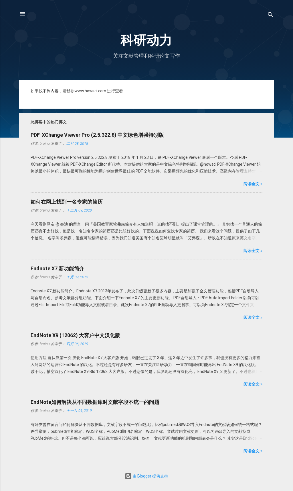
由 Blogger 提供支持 (150, 476)
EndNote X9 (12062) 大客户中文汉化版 (75, 335)
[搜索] (270, 15)
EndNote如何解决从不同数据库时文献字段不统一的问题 (95, 402)
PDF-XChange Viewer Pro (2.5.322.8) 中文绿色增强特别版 (97, 135)
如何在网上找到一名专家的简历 (67, 202)
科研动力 (146, 40)
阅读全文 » (252, 183)
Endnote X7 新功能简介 (57, 268)
